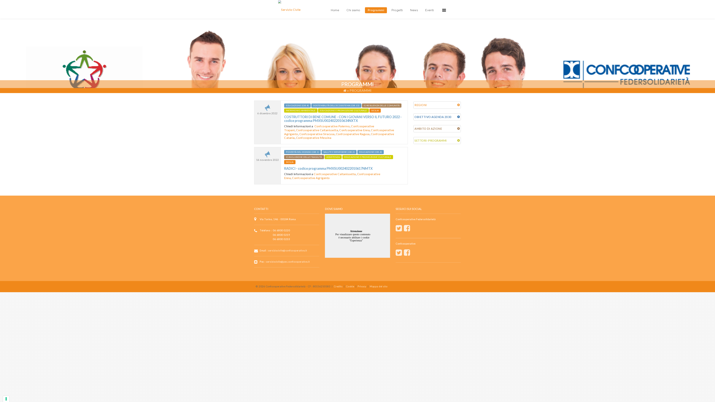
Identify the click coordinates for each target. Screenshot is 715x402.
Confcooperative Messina (313, 137)
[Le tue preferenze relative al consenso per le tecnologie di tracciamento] (6, 399)
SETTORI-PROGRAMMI (430, 140)
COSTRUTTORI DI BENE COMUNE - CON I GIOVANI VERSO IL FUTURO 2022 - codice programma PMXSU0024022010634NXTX (343, 119)
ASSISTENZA (333, 157)
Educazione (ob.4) (297, 105)
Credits (338, 286)
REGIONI (420, 105)
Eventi (429, 10)
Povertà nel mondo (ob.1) (302, 152)
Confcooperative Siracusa (317, 134)
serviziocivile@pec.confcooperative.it (288, 261)
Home (335, 10)
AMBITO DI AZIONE (428, 128)
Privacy (362, 286)
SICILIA (375, 110)
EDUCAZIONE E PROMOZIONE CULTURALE (343, 110)
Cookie (350, 286)
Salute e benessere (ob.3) (339, 152)
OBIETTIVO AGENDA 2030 (433, 117)
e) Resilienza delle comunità (382, 105)
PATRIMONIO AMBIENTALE (301, 110)
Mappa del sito (378, 286)
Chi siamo (353, 10)
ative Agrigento (319, 178)
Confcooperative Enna (354, 130)
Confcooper (379, 130)
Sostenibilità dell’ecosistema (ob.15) (336, 105)
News (414, 10)
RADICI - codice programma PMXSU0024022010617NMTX (328, 168)
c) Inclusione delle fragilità (304, 157)
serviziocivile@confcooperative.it (287, 250)
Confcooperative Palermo (332, 126)
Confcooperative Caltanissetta (317, 130)
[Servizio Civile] (289, 9)
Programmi (376, 10)
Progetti (397, 10)
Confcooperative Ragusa (353, 134)
